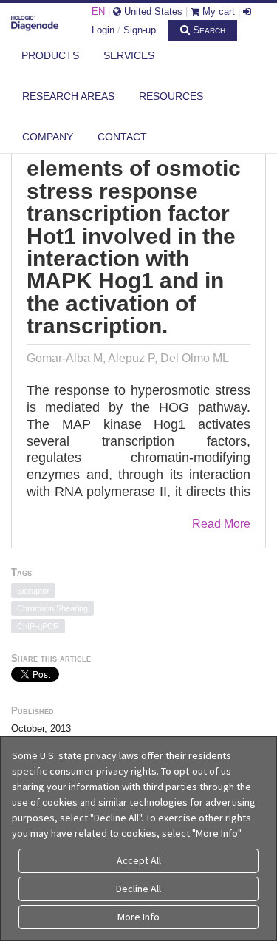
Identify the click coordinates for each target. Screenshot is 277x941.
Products (50, 55)
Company (47, 137)
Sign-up (139, 29)
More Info (138, 916)
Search (207, 29)
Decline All (138, 888)
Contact (122, 137)
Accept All (139, 860)
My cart (217, 11)
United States (151, 11)
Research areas (68, 96)
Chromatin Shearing (52, 608)
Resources (171, 96)
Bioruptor (33, 590)
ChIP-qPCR (38, 626)
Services (128, 55)
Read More (221, 523)
